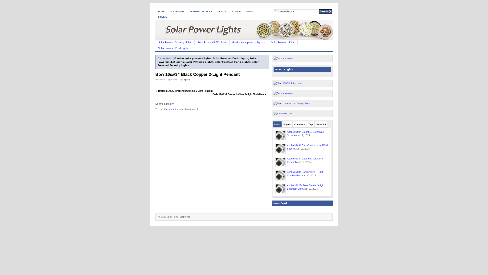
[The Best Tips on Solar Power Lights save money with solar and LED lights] (244, 38)
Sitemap (236, 11)
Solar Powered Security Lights (175, 42)
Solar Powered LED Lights (211, 42)
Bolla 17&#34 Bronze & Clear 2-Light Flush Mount (241, 94)
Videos (222, 11)
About (250, 11)
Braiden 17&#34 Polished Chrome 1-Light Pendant (184, 91)
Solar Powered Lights (283, 42)
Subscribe (321, 124)
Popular (287, 124)
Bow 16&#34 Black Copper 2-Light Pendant (197, 74)
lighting (187, 79)
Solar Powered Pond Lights (173, 48)
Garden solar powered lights (248, 42)
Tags (310, 124)
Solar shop (177, 11)
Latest (277, 124)
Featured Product (201, 11)
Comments (299, 124)
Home (161, 11)
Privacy (162, 17)
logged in (173, 109)
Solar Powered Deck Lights (230, 58)
